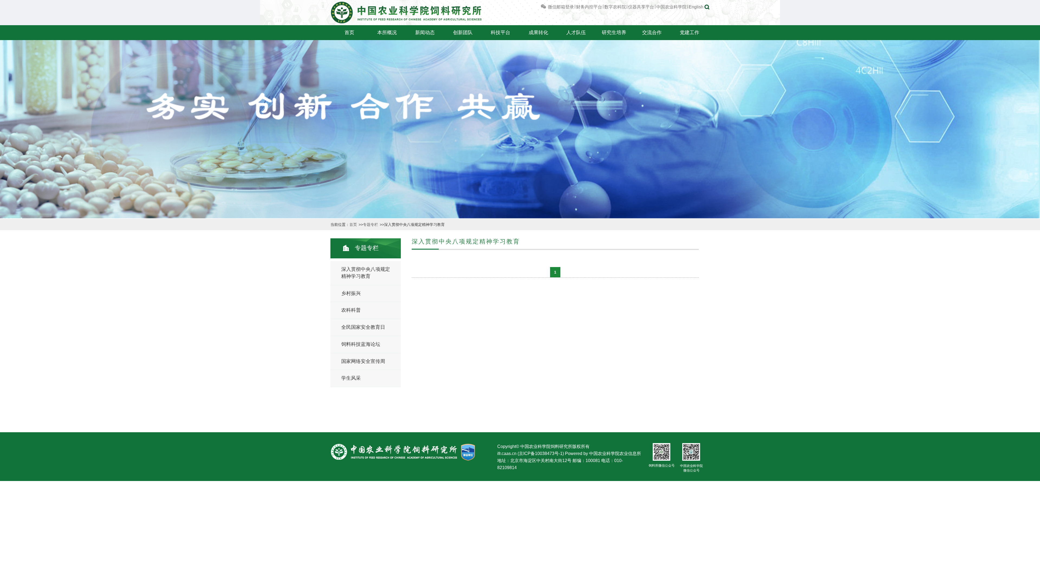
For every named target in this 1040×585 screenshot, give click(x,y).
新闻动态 (425, 32)
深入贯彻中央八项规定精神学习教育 (365, 272)
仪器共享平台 (641, 7)
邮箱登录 (565, 7)
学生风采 (351, 378)
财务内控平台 (589, 7)
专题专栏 (371, 224)
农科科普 (351, 310)
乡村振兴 (351, 293)
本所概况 (387, 32)
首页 (349, 32)
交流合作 (652, 32)
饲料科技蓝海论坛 (360, 344)
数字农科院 (615, 7)
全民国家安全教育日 (363, 327)
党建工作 (689, 32)
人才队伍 (576, 32)
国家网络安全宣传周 (363, 361)
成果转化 (538, 32)
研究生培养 (614, 32)
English (696, 7)
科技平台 (500, 32)
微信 (552, 7)
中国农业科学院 (671, 7)
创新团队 (463, 32)
